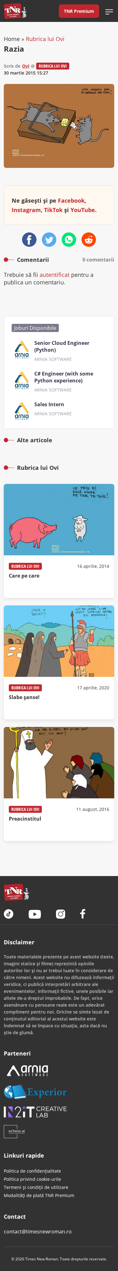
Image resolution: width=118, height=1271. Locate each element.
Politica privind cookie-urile (32, 1179)
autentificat (55, 274)
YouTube (82, 210)
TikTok (53, 210)
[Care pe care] (59, 541)
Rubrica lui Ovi (45, 39)
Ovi (25, 66)
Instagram (26, 210)
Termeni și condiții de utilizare (36, 1187)
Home (12, 39)
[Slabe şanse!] (59, 662)
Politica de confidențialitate (32, 1171)
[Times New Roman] (15, 11)
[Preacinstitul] (59, 784)
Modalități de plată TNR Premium (39, 1195)
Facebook (71, 200)
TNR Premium (79, 11)
